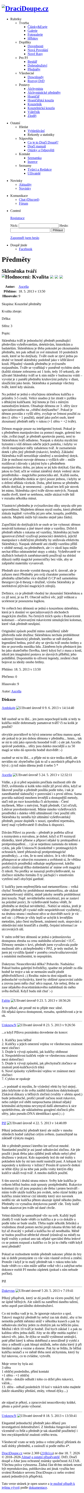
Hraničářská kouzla (41, 100)
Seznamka (35, 158)
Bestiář (32, 61)
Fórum (23, 203)
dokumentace (38, 1487)
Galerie (32, 30)
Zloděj (32, 116)
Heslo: (63, 225)
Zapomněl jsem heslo (24, 238)
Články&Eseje (37, 27)
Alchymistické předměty (44, 92)
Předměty (34, 69)
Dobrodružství (37, 65)
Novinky (25, 188)
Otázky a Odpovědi (41, 150)
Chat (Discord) (29, 199)
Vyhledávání (36, 131)
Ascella (24, 286)
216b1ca (47, 1453)
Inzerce (32, 162)
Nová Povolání (38, 50)
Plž (4, 1123)
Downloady (36, 77)
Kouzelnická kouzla (41, 108)
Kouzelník (35, 104)
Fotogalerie (35, 34)
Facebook (25, 249)
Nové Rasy (35, 54)
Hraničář (33, 96)
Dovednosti (35, 46)
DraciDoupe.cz (12, 1453)
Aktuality (25, 184)
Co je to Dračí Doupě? (43, 142)
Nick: (14, 225)
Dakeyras (8, 1290)
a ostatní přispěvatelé (45, 1457)
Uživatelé (34, 173)
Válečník (34, 112)
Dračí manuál (37, 146)
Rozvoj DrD (36, 81)
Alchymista (35, 88)
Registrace (17, 218)
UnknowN (9, 1025)
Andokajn (8, 708)
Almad (26, 1457)
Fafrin (6, 1000)
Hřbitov (33, 38)
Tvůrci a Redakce (40, 169)
